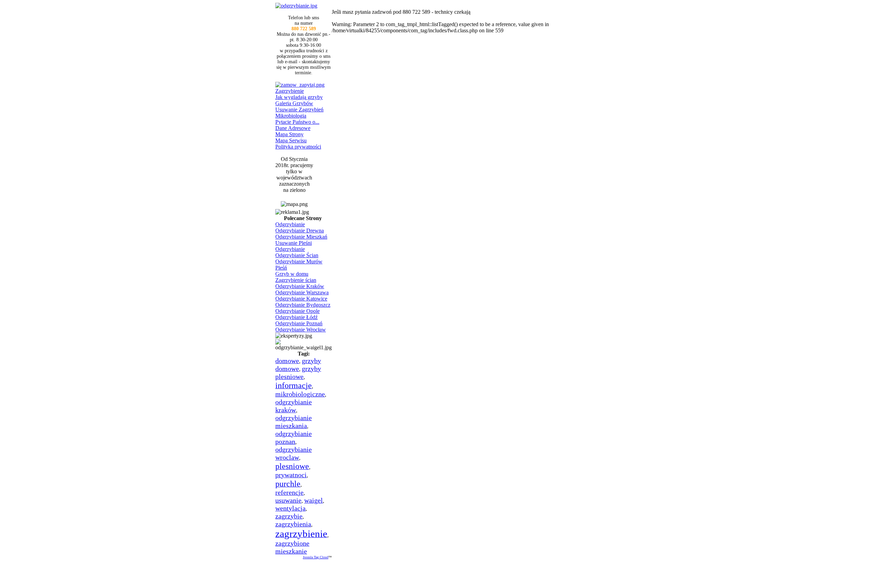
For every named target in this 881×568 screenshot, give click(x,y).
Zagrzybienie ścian (295, 280)
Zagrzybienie (289, 91)
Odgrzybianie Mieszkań (301, 237)
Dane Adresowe (292, 128)
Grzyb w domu (291, 274)
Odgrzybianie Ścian (296, 255)
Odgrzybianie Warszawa (302, 292)
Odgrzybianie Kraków (299, 286)
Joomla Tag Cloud (315, 557)
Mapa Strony (289, 134)
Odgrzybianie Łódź (296, 317)
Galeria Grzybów (294, 103)
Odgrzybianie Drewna (299, 230)
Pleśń (281, 268)
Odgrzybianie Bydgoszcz (302, 305)
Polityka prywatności (298, 147)
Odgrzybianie (290, 224)
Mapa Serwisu (291, 140)
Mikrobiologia (290, 116)
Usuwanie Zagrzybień (299, 109)
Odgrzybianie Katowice (301, 299)
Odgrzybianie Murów (298, 261)
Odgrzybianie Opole (297, 311)
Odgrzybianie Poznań (298, 323)
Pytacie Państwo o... (297, 122)
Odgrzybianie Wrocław (300, 329)
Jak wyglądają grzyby (299, 97)
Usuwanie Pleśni (293, 243)
